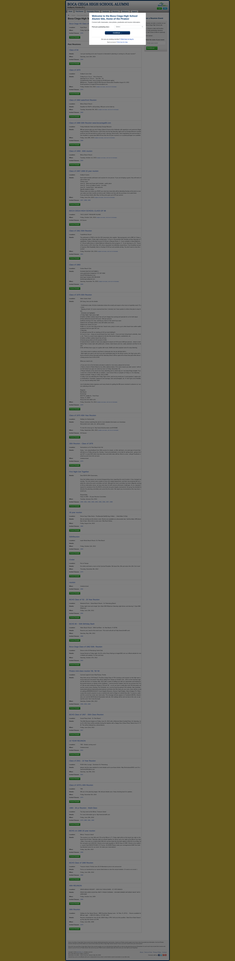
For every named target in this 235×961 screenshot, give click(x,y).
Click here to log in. (127, 39)
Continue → (117, 33)
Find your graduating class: (101, 27)
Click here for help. (122, 42)
